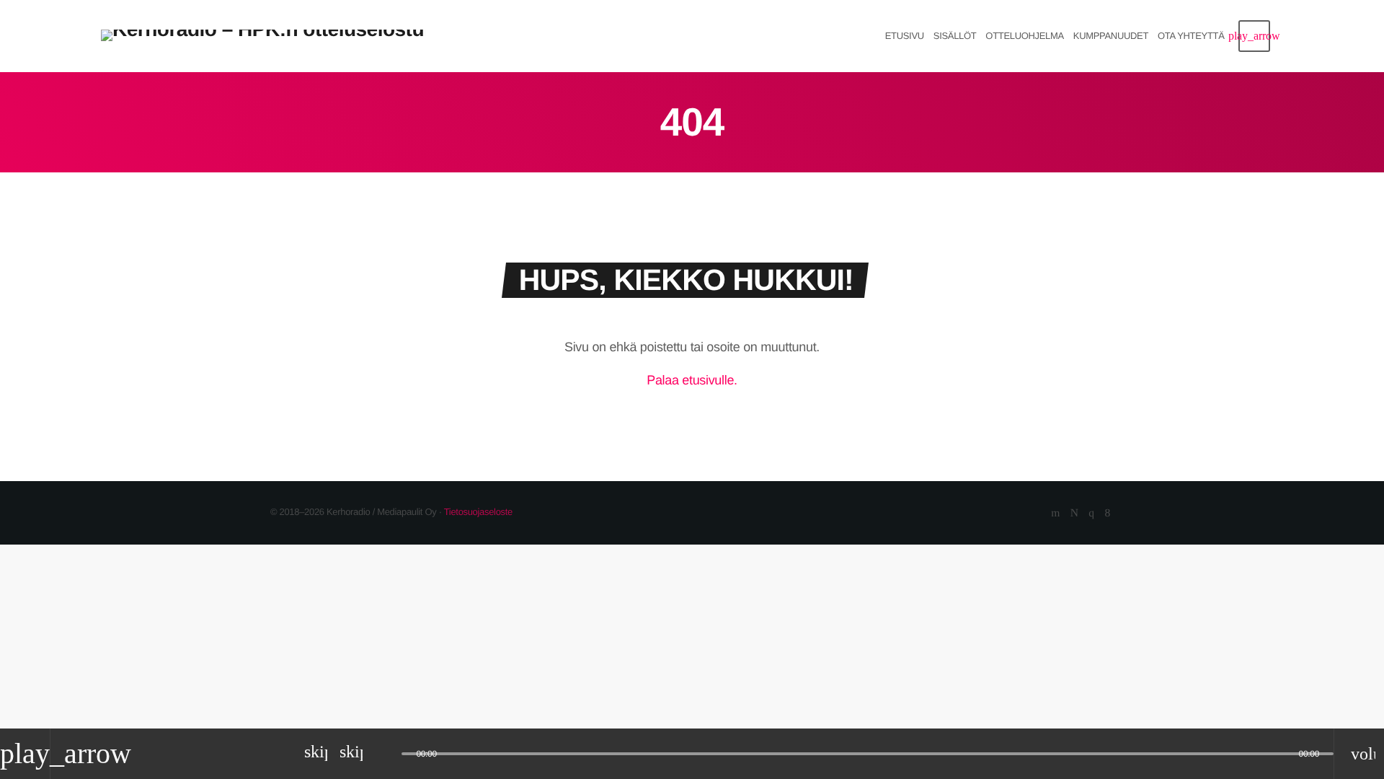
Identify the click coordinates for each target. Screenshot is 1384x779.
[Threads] (1074, 513)
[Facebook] (1107, 513)
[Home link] (263, 36)
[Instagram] (1091, 513)
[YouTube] (1055, 513)
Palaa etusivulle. (692, 380)
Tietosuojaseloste (478, 511)
